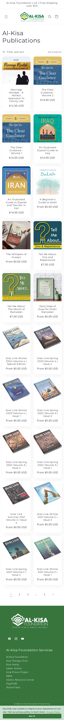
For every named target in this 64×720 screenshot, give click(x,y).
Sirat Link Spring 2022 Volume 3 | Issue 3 (47, 413)
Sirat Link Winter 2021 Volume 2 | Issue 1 (47, 572)
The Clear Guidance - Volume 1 (16, 150)
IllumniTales (13, 687)
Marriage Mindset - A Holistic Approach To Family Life (16, 95)
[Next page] (53, 594)
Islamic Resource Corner (20, 679)
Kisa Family (12, 664)
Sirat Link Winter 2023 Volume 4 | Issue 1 (16, 413)
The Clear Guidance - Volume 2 (48, 92)
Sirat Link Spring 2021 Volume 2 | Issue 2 (16, 572)
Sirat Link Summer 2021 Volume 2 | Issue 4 (16, 518)
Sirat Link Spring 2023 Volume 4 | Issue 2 (47, 361)
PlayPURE (11, 683)
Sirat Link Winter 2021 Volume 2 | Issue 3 (47, 517)
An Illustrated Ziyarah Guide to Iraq (47, 150)
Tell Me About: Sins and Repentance (48, 257)
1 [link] (11, 594)
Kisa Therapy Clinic (17, 660)
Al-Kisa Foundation (17, 656)
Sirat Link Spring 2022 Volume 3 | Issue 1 (47, 465)
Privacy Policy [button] (53, 712)
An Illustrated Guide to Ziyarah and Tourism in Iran (16, 204)
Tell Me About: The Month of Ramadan (16, 309)
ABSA (9, 675)
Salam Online (14, 668)
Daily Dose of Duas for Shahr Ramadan (47, 309)
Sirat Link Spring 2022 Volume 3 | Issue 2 (16, 465)
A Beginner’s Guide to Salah (47, 201)
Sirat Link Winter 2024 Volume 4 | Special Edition (16, 361)
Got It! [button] (32, 716)
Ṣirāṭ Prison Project (17, 672)
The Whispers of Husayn (16, 256)
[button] (6, 16)
